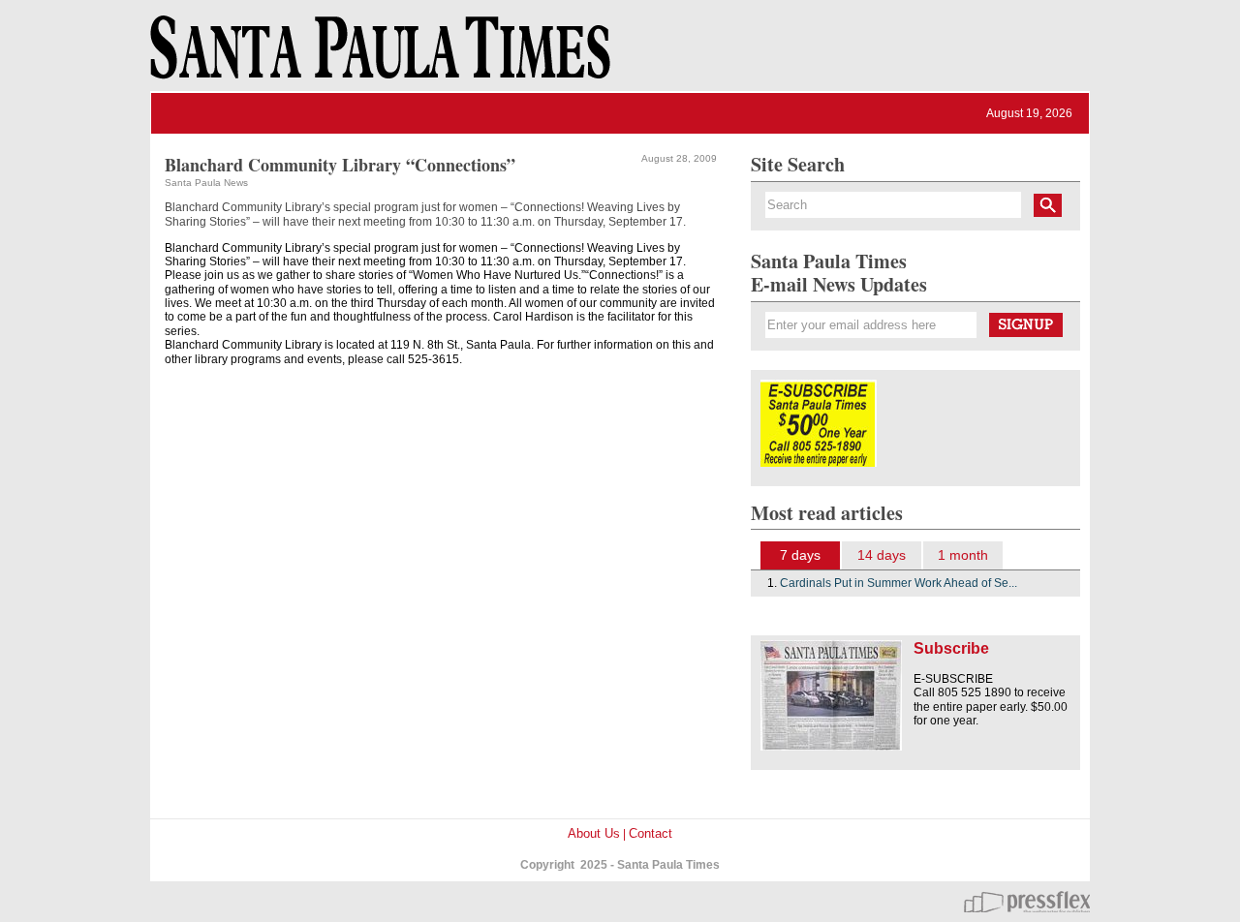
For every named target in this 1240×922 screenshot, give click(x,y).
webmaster (1027, 901)
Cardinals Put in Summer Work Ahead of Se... (898, 583)
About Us (594, 833)
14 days (881, 555)
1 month (963, 555)
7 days (800, 555)
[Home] (377, 56)
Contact (650, 833)
